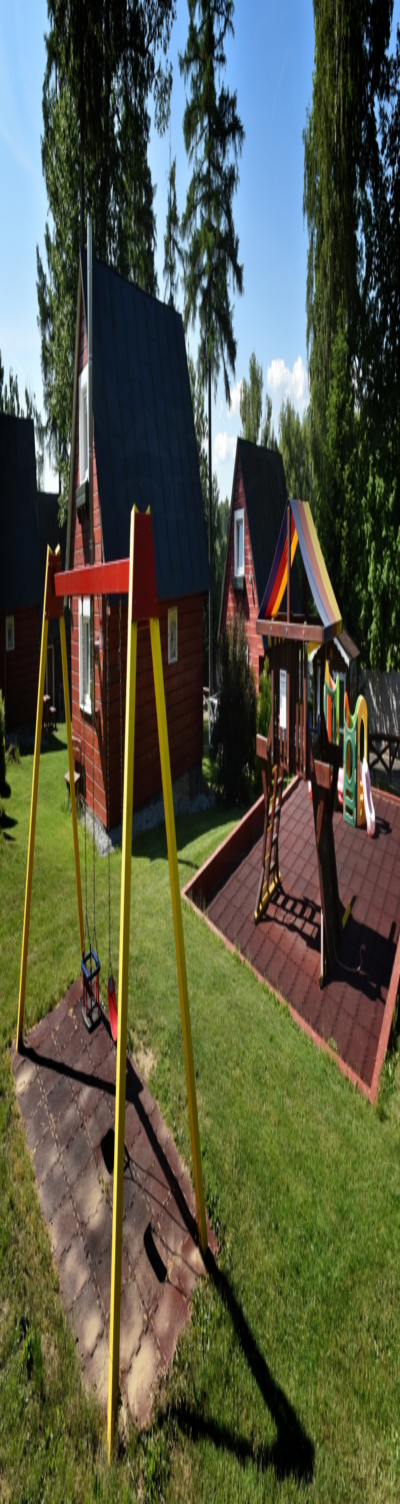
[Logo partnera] (200, 529)
